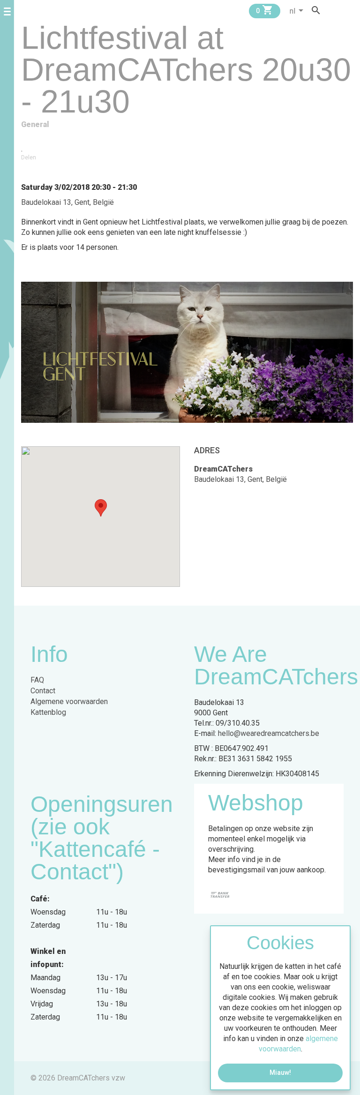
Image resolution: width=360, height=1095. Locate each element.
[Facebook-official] (332, 10)
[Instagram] (341, 10)
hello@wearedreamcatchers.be (268, 733)
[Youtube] (349, 10)
